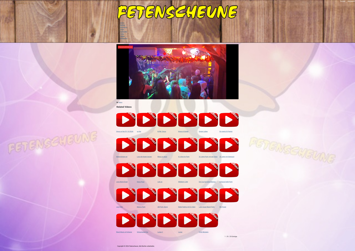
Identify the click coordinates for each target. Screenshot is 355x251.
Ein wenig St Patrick (225, 131)
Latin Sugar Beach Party (207, 207)
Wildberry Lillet (183, 182)
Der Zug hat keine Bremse (207, 182)
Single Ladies (203, 131)
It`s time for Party (184, 157)
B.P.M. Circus (162, 131)
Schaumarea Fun (142, 232)
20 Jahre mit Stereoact (226, 157)
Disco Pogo (140, 182)
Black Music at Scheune (124, 232)
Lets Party (119, 207)
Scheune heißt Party (226, 182)
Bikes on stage (162, 157)
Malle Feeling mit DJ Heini (186, 207)
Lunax (180, 232)
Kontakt (342, 1)
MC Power (222, 207)
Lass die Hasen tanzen (144, 157)
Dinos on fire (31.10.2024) (124, 131)
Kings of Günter (183, 131)
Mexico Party (141, 207)
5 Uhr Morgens (203, 232)
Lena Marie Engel (122, 182)
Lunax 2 (160, 232)
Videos (120, 102)
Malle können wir (121, 157)
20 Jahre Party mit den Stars (208, 157)
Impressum (351, 1)
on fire (139, 131)
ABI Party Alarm (163, 207)
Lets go (160, 182)
